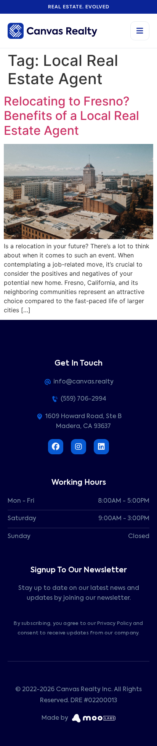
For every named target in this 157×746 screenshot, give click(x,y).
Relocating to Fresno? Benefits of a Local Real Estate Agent (71, 116)
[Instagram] (78, 446)
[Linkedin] (101, 446)
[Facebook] (55, 446)
